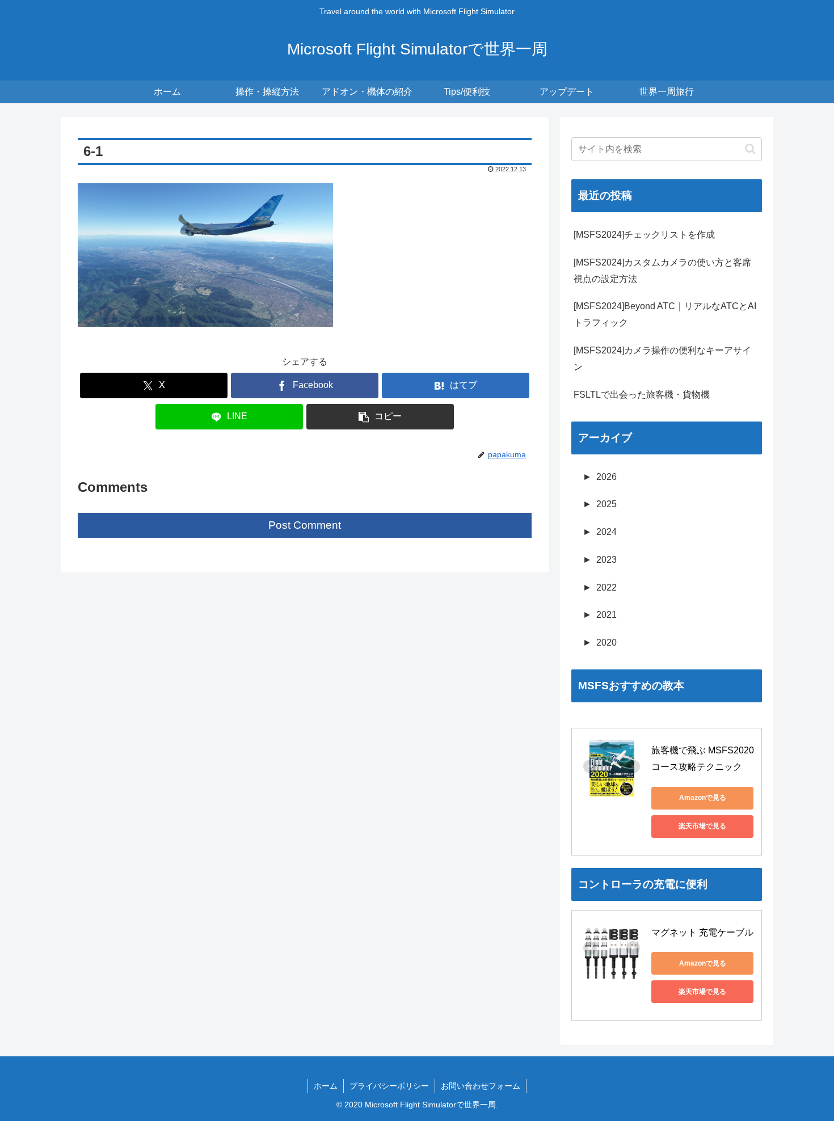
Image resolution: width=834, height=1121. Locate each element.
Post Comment (304, 525)
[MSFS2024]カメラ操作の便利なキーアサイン (662, 358)
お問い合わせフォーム (480, 1085)
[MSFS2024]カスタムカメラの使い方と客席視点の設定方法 (662, 271)
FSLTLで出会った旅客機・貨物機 (642, 394)
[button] (380, 416)
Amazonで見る (702, 798)
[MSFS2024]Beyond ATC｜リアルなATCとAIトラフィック (665, 314)
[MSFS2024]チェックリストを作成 (644, 234)
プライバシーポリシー (389, 1085)
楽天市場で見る (702, 826)
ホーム (326, 1085)
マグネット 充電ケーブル (702, 932)
